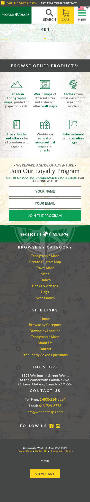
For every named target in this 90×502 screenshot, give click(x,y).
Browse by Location (45, 330)
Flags (45, 292)
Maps (45, 274)
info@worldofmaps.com (45, 412)
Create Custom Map (45, 262)
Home (45, 318)
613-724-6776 (50, 405)
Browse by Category (45, 324)
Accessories (45, 298)
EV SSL (45, 461)
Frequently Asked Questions (45, 355)
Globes (45, 280)
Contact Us (41, 450)
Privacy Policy (25, 450)
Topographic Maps (45, 256)
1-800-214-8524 (25, 3)
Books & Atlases (45, 286)
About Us (45, 343)
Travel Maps (45, 268)
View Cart (45, 474)
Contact (45, 349)
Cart (66, 19)
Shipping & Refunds (61, 450)
